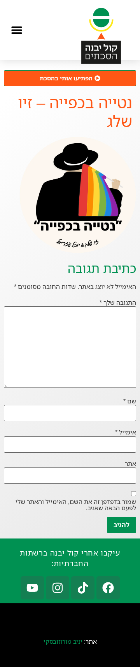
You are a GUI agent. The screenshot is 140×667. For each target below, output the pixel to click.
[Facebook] (108, 587)
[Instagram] (57, 587)
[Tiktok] (82, 587)
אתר (130, 463)
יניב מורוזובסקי (63, 641)
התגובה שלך (118, 302)
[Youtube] (32, 587)
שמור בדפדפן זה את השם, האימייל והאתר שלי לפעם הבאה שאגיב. (76, 505)
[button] (16, 29)
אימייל (125, 432)
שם (129, 401)
